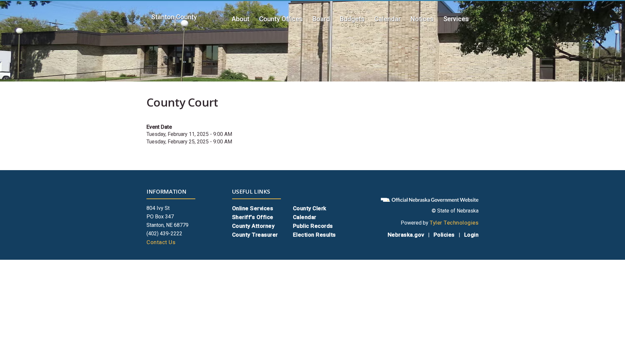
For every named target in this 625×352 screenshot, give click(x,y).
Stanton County (174, 17)
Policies (444, 234)
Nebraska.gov (406, 234)
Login (471, 234)
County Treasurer (255, 234)
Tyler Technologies (454, 222)
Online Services (252, 208)
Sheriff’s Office (252, 217)
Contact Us (160, 242)
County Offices (281, 19)
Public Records (313, 226)
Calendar (387, 19)
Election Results (314, 234)
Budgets (352, 19)
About (240, 19)
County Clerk (309, 208)
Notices (422, 19)
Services (456, 19)
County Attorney (253, 226)
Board (321, 19)
